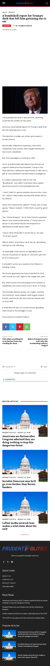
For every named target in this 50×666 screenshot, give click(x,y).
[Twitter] (12, 326)
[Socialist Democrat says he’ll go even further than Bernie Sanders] (25, 466)
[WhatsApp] (26, 326)
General (11, 12)
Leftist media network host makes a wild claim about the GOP (19, 526)
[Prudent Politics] (14, 26)
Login (45, 367)
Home (4, 12)
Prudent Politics (25, 26)
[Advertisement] (25, 59)
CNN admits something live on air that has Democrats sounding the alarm (12, 341)
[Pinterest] (19, 326)
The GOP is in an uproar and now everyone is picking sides (23, 618)
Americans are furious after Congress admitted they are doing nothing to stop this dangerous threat (18, 441)
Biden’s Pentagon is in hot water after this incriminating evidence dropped (38, 342)
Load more (24, 534)
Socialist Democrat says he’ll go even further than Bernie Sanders (19, 484)
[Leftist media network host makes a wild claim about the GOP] (25, 508)
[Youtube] (11, 561)
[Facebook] (5, 326)
